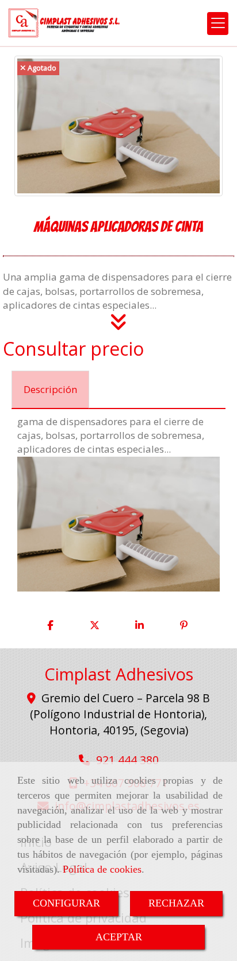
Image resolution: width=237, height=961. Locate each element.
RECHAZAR (176, 903)
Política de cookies (102, 869)
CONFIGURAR (66, 903)
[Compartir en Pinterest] (183, 625)
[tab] (50, 389)
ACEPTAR (118, 937)
